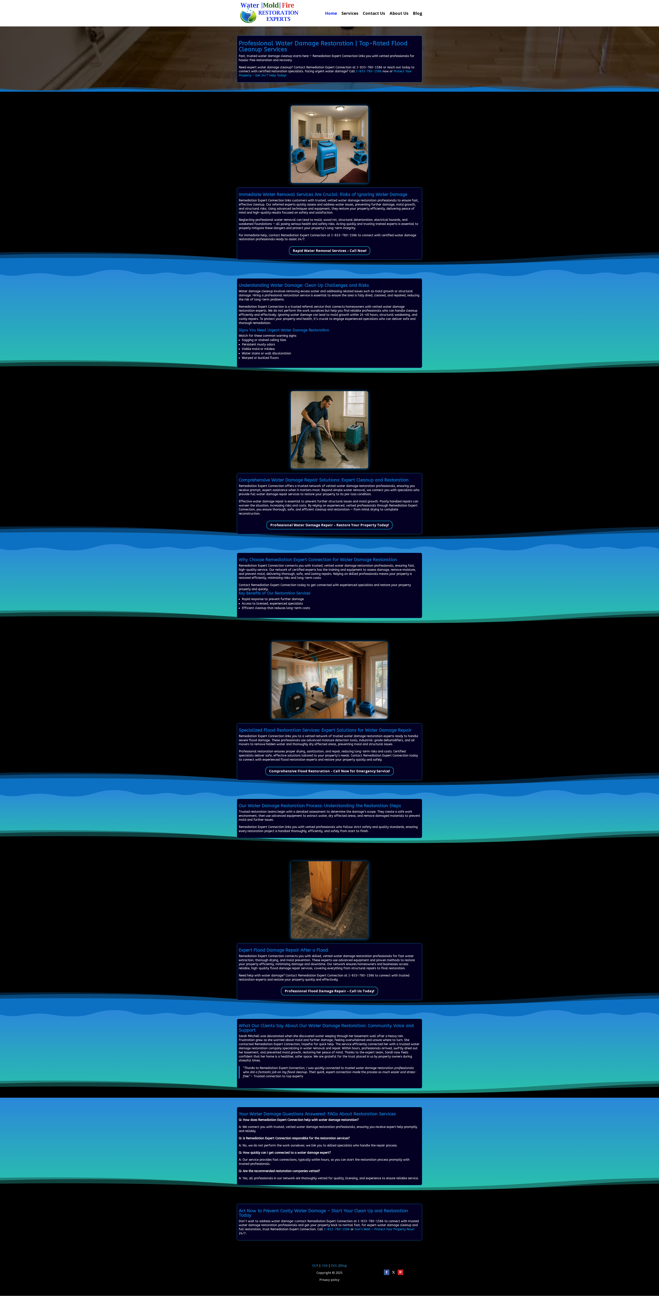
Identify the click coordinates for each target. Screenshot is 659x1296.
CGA (325, 1265)
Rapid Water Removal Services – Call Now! (329, 250)
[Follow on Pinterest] (400, 1272)
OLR (315, 1265)
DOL (334, 1265)
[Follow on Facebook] (386, 1272)
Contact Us (374, 14)
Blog (417, 14)
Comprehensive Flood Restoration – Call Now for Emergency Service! (329, 771)
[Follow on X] (393, 1272)
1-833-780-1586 (369, 71)
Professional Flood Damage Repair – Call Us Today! (329, 991)
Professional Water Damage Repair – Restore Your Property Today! (329, 525)
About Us (399, 14)
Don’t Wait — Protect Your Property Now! (384, 1229)
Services (350, 14)
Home (331, 14)
